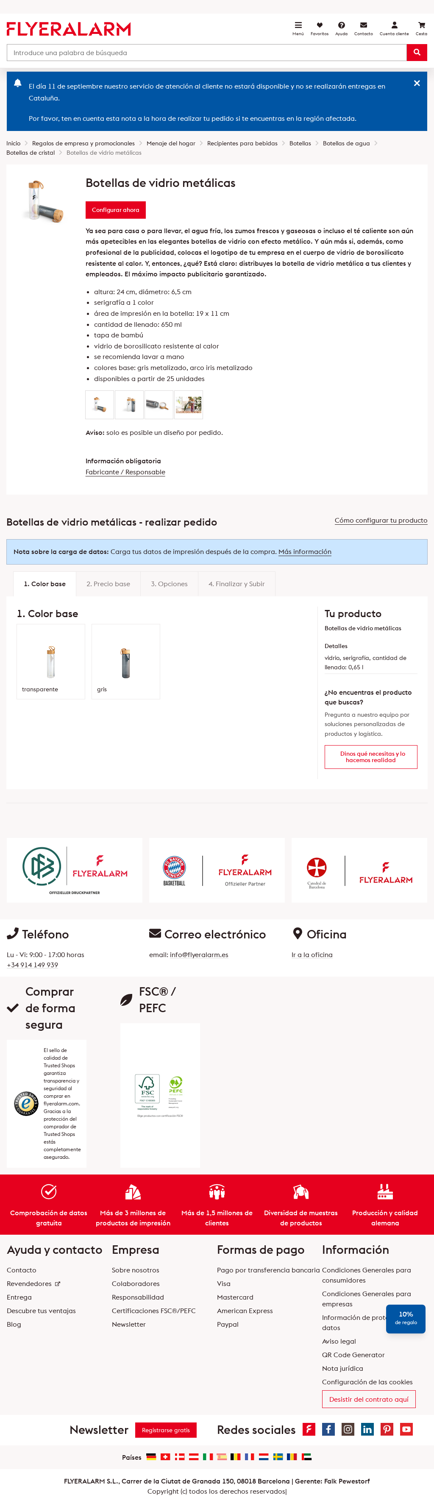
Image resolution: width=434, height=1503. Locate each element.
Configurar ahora (115, 210)
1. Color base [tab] (45, 583)
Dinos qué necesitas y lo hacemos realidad (372, 756)
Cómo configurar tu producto (381, 520)
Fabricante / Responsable (125, 472)
